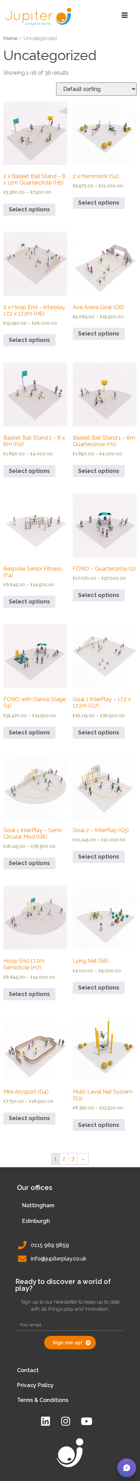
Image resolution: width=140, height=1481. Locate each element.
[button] (127, 1468)
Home (10, 38)
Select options (29, 209)
